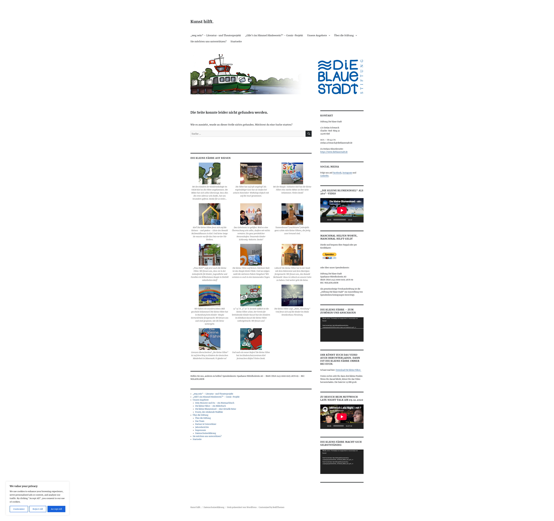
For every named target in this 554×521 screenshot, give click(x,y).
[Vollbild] (359, 219)
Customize (19, 509)
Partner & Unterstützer (205, 424)
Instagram (347, 173)
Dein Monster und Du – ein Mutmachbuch (214, 403)
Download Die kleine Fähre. (348, 370)
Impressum (200, 430)
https (322, 152)
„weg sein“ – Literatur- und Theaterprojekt (215, 35)
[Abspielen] (324, 219)
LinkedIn (324, 176)
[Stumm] (355, 219)
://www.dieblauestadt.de (336, 152)
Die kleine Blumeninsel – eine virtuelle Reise (215, 409)
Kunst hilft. (202, 21)
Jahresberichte (202, 427)
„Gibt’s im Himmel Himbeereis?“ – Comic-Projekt (274, 35)
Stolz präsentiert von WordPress (242, 507)
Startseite (236, 41)
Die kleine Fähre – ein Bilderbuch (210, 406)
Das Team (199, 421)
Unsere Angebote (317, 35)
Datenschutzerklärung (205, 433)
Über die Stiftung (344, 35)
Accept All (56, 509)
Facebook (337, 173)
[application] (342, 210)
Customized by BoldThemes (271, 507)
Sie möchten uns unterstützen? (208, 41)
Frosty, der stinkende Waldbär (209, 412)
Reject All (38, 509)
